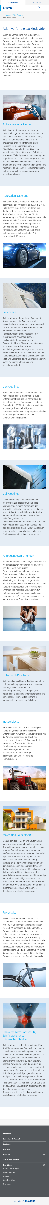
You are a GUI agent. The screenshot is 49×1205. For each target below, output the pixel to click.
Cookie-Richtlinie (9, 1172)
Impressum (7, 1184)
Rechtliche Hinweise (10, 1180)
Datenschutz (7, 1176)
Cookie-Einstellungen (11, 1169)
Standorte (7, 1134)
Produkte (20, 15)
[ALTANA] (30, 1201)
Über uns (6, 1154)
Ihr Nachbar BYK (9, 15)
